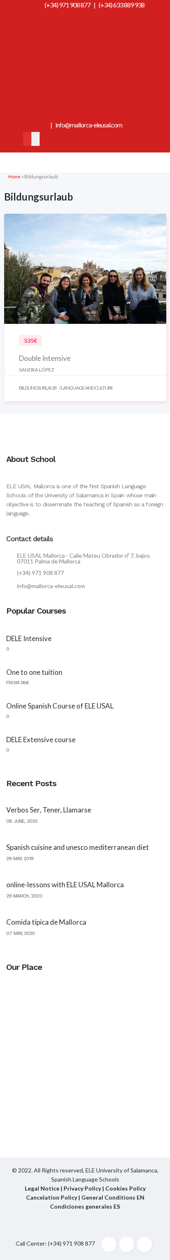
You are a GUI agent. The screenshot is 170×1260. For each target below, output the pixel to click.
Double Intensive (45, 358)
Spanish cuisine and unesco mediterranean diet (77, 847)
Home (14, 176)
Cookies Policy (125, 1188)
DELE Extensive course (41, 739)
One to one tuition (34, 672)
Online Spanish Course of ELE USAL (59, 706)
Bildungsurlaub (38, 388)
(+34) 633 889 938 (121, 5)
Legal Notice (42, 1188)
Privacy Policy (83, 1188)
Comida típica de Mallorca (46, 922)
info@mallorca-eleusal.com (88, 125)
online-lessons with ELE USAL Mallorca (65, 884)
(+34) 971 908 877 (67, 5)
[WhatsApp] (85, 115)
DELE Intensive (29, 638)
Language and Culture (87, 388)
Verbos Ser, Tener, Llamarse (48, 809)
